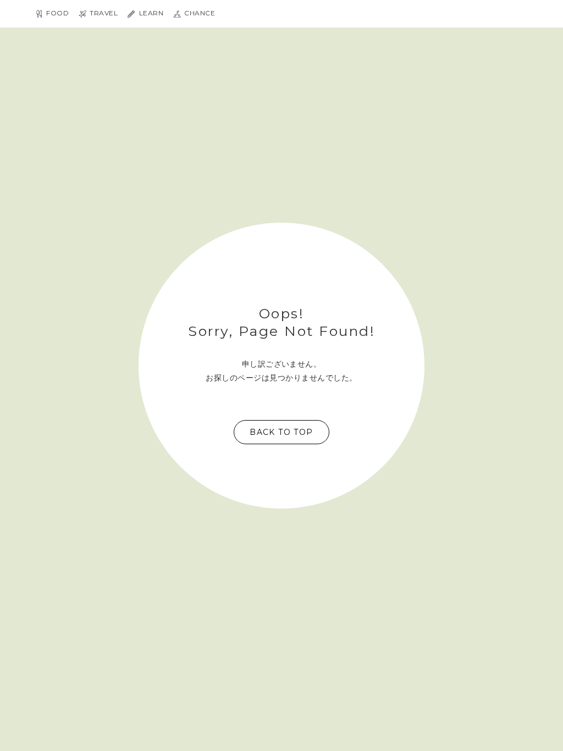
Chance (199, 13)
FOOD (57, 13)
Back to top (281, 432)
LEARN (150, 13)
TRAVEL (103, 13)
